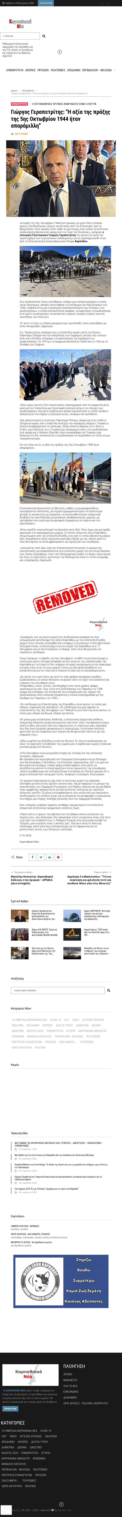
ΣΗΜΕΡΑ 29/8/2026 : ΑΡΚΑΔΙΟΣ (25, 1226)
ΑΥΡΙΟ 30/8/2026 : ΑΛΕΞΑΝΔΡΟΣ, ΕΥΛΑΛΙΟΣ (30, 1234)
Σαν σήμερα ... (68, 1042)
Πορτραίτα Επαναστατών (27, 1042)
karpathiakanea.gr (11, 1510)
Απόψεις (47, 1025)
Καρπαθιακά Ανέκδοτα (92, 1031)
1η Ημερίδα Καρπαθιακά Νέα (29, 1019)
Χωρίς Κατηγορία (22, 1047)
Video (75, 1019)
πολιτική (40, 1047)
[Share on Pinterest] (58, 857)
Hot (66, 1019)
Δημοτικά (82, 1025)
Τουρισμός (87, 1042)
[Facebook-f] (60, 52)
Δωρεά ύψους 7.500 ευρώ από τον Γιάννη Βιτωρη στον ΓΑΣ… (96, 932)
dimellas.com (64, 1510)
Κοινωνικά (18, 1036)
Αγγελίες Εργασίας (93, 1019)
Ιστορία (70, 1031)
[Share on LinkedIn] (49, 857)
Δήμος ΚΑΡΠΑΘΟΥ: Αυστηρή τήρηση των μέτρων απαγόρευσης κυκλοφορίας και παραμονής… (97, 915)
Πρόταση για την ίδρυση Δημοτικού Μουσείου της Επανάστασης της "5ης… (43, 951)
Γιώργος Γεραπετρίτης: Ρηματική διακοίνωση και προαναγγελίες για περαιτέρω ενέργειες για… (44, 915)
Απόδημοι (32, 1025)
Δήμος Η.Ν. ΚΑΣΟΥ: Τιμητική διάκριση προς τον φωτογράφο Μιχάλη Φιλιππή (45, 932)
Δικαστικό (18, 1031)
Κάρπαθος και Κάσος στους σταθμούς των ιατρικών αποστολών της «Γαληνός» (96, 951)
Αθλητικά (17, 1025)
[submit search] (43, 36)
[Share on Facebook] (32, 857)
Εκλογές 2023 (35, 1031)
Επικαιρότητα (28, 91)
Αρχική (14, 91)
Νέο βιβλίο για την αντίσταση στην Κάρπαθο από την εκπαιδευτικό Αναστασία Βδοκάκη (54, 1155)
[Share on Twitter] (41, 857)
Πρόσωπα (50, 1042)
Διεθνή (96, 1025)
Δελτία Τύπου (64, 1025)
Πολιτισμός (93, 1036)
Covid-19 (55, 1019)
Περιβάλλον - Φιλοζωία (69, 1036)
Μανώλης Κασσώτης (39, 1036)
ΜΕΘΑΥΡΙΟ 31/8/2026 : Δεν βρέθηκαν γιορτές (31, 1242)
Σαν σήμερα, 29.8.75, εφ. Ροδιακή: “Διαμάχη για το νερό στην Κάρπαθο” (47, 1189)
